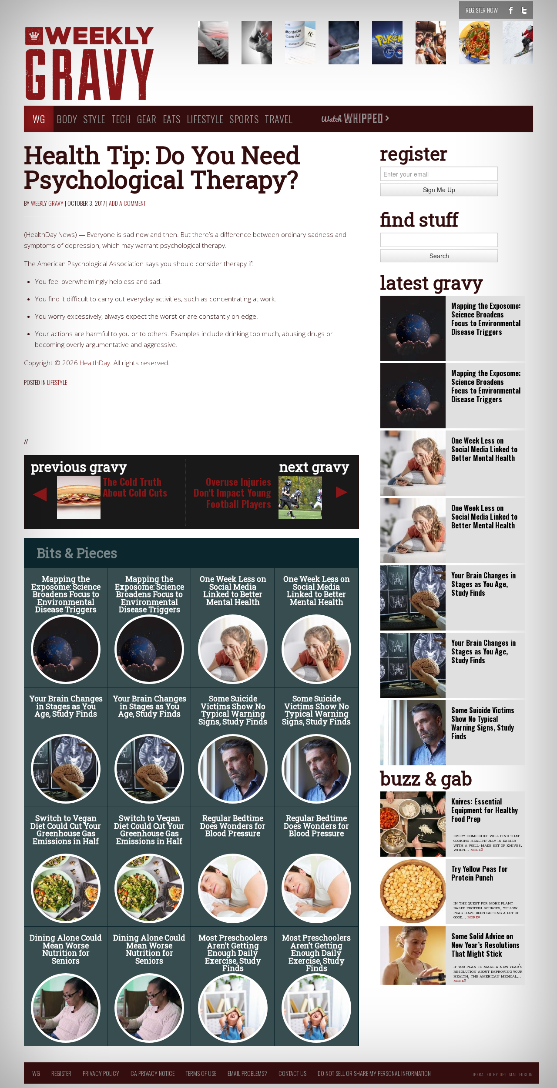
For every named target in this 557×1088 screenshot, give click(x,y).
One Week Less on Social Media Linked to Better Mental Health (233, 590)
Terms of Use (201, 1073)
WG (39, 118)
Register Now (482, 9)
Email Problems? (247, 1073)
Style (94, 118)
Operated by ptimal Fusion (502, 1073)
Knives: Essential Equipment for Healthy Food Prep (484, 810)
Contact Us (292, 1073)
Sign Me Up (439, 189)
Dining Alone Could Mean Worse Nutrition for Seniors (66, 949)
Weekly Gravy (47, 202)
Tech (121, 118)
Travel (278, 118)
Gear (147, 118)
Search (439, 255)
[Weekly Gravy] (104, 64)
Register (61, 1073)
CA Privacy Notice (152, 1073)
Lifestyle (205, 118)
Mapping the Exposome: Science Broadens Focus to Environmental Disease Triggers (66, 594)
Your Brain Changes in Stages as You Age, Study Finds (66, 706)
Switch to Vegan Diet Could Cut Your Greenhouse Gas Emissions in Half (65, 829)
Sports (243, 118)
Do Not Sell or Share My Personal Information (374, 1073)
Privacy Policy (101, 1073)
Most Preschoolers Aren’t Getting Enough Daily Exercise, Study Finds (232, 953)
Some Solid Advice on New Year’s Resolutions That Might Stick (485, 945)
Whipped (354, 119)
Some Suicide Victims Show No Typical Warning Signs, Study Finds (232, 710)
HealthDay (95, 362)
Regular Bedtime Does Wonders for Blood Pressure (232, 825)
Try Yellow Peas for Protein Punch (479, 873)
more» (476, 848)
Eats (172, 118)
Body (67, 118)
